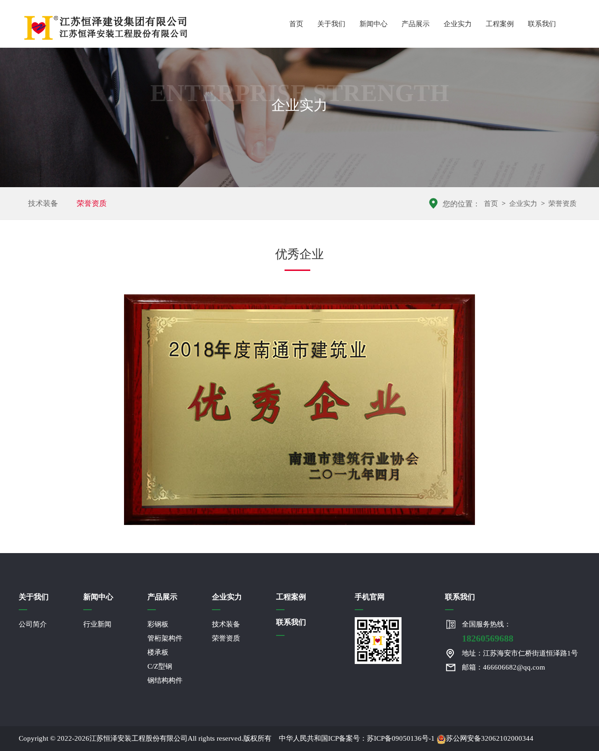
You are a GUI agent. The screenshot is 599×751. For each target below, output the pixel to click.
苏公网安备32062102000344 (489, 738)
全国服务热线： (487, 631)
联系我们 (542, 24)
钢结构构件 (165, 680)
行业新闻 (97, 624)
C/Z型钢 (159, 666)
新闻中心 (373, 24)
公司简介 (33, 624)
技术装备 (43, 203)
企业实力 (458, 24)
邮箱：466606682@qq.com (503, 667)
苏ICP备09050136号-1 (401, 738)
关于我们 (331, 24)
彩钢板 (157, 624)
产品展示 (416, 24)
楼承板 (157, 652)
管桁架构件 (165, 638)
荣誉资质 (92, 203)
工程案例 (500, 24)
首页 (296, 24)
